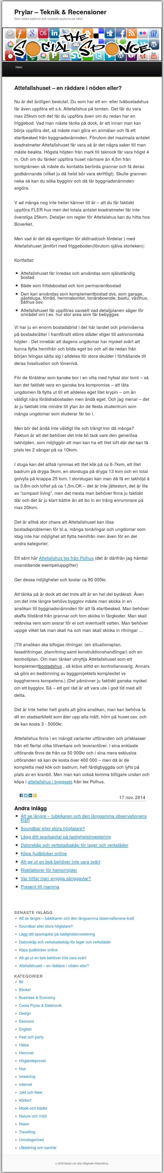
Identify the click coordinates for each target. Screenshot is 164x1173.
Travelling (27, 1131)
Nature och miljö (33, 1116)
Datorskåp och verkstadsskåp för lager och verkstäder (74, 845)
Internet (25, 1084)
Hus (22, 1068)
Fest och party (31, 1037)
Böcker (25, 989)
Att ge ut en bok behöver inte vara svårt (60, 861)
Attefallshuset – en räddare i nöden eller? (54, 965)
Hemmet (26, 1052)
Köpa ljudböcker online (44, 853)
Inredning (27, 1076)
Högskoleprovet (32, 1060)
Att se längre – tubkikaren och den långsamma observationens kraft (84, 818)
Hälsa (24, 1044)
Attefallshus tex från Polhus (66, 558)
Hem (19, 67)
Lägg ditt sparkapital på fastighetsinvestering (66, 836)
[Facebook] (21, 795)
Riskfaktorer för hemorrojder (49, 870)
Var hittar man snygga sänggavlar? (56, 878)
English (25, 1029)
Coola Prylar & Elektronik (40, 1005)
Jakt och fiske (30, 1092)
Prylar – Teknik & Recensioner (60, 11)
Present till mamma (40, 886)
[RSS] (35, 795)
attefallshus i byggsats (50, 781)
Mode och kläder (33, 1108)
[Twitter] (26, 795)
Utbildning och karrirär (38, 1147)
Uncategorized (31, 1139)
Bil (21, 981)
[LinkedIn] (30, 795)
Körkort (25, 1100)
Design (25, 1013)
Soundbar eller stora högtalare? (53, 828)
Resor (24, 1123)
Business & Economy (37, 997)
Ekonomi (26, 1021)
